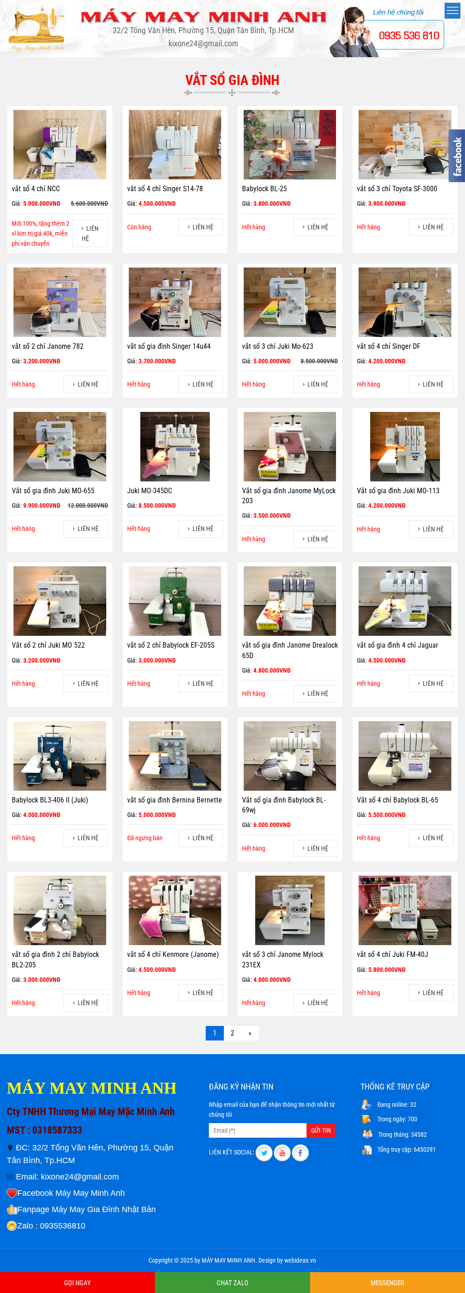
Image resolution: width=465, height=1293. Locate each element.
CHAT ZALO (232, 1283)
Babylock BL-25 (264, 188)
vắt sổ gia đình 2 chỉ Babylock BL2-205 (55, 959)
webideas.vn (300, 1260)
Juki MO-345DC (149, 490)
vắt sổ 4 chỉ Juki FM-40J (392, 954)
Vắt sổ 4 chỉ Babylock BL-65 (397, 800)
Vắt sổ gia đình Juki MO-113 (398, 490)
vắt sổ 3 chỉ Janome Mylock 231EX (282, 959)
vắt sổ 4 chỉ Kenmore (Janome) (173, 954)
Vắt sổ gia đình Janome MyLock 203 (289, 495)
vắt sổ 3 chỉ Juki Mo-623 (277, 346)
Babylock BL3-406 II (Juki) (50, 800)
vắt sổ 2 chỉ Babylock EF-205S (170, 645)
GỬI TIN (321, 1130)
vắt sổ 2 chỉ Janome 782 (48, 346)
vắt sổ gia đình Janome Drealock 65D (290, 650)
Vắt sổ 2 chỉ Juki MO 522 (48, 645)
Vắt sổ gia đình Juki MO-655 (53, 490)
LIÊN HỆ (203, 227)
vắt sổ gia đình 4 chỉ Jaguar (397, 645)
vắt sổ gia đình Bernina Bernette (174, 800)
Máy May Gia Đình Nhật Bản (104, 1209)
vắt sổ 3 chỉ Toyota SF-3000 (397, 188)
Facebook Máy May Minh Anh (71, 1193)
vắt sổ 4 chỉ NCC (36, 188)
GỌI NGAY (77, 1283)
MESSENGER (387, 1283)
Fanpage (33, 1209)
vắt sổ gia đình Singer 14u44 (169, 346)
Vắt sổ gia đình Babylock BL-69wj (284, 805)
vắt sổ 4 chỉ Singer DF (388, 346)
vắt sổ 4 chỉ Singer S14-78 (165, 188)
